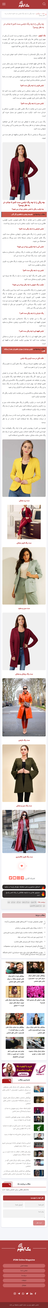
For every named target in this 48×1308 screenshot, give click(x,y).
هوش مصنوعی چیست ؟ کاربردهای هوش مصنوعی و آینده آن (25, 922)
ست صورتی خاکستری (36, 906)
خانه (43, 14)
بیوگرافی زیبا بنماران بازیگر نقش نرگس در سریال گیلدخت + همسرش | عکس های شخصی (15, 1030)
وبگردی (38, 14)
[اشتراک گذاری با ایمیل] (14, 878)
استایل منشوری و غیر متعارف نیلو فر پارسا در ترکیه (22, 887)
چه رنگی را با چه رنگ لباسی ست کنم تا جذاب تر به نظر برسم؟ (23, 25)
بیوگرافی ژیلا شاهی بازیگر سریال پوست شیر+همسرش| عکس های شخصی (35, 1030)
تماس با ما (24, 1270)
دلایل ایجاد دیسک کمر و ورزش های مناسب (28, 941)
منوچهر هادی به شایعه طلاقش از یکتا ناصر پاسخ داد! (23, 894)
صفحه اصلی (24, 1266)
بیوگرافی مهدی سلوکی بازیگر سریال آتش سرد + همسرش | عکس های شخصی (36, 978)
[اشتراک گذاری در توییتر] (10, 878)
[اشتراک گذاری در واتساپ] (18, 878)
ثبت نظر (39, 1223)
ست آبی (19, 902)
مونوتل (24, 1285)
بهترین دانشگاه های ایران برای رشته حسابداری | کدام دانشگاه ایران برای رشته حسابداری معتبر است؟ (24, 953)
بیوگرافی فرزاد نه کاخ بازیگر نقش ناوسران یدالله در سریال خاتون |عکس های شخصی (15, 979)
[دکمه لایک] (22, 866)
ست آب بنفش (25, 902)
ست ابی (13, 902)
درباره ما (24, 1275)
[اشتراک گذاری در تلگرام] (22, 878)
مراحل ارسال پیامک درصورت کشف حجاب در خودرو (37, 1052)
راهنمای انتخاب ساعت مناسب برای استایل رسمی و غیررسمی (23, 932)
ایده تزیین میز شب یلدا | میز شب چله (30, 937)
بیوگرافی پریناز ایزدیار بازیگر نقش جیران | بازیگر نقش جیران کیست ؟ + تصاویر (14, 1003)
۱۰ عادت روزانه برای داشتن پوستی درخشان (29, 928)
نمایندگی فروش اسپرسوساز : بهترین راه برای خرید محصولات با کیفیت (24, 947)
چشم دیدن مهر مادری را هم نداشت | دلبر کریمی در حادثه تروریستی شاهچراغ (15, 1054)
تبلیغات (24, 1280)
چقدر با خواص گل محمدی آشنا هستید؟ (36, 1001)
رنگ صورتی (33, 902)
